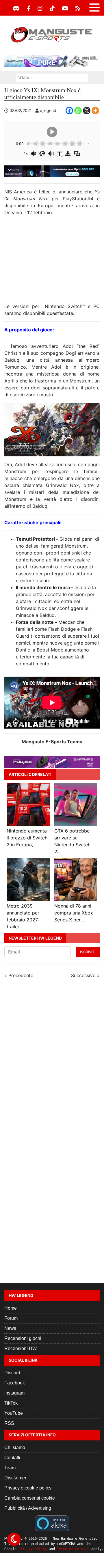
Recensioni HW (20, 1348)
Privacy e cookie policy (27, 1487)
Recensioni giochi (22, 1338)
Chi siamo (14, 1447)
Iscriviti (87, 952)
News (10, 1328)
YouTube (13, 1413)
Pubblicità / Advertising (27, 1508)
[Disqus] (52, 1060)
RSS (9, 1423)
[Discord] (16, 8)
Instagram (14, 1392)
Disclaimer (15, 1477)
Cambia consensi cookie (29, 1498)
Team (10, 1467)
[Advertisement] (52, 261)
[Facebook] (28, 8)
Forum (11, 1318)
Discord (12, 1372)
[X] (86, 110)
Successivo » (85, 975)
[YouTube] (65, 8)
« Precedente (18, 975)
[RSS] (78, 8)
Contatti (12, 1457)
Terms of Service (73, 1549)
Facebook (14, 1382)
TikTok (11, 1403)
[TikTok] (52, 8)
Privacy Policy (32, 1549)
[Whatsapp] (78, 110)
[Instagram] (40, 8)
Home (10, 1308)
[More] (95, 110)
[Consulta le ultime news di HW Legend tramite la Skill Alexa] (52, 1523)
